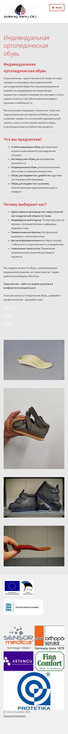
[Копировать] (14, 308)
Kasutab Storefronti (15, 715)
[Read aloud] (7, 308)
